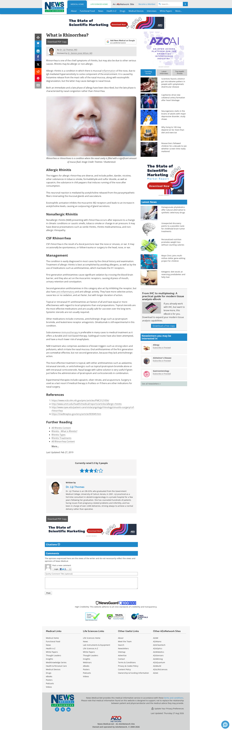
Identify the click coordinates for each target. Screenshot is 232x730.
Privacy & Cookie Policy (128, 666)
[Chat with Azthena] (225, 725)
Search (121, 645)
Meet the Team (125, 641)
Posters (49, 680)
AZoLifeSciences (160, 669)
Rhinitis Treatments (61, 438)
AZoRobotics (158, 652)
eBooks (49, 676)
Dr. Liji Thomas (75, 487)
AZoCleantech (159, 645)
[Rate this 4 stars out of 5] (96, 470)
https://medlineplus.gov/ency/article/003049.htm (76, 414)
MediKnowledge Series (56, 662)
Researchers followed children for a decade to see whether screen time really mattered (174, 147)
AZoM (155, 638)
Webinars (87, 662)
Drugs (48, 673)
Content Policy (124, 669)
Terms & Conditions (127, 662)
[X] (38, 64)
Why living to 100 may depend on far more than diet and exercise (172, 130)
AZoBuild (157, 666)
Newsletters (123, 648)
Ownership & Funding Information (133, 673)
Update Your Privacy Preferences (169, 708)
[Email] (38, 85)
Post (48, 593)
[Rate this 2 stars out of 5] (86, 470)
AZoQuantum (159, 662)
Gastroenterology (161, 371)
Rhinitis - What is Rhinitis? (64, 431)
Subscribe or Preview (161, 347)
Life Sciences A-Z (90, 648)
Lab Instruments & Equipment (96, 645)
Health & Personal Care (56, 666)
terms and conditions (173, 698)
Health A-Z (50, 648)
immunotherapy (69, 332)
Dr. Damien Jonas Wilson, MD (80, 53)
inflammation (109, 70)
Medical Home (77, 4)
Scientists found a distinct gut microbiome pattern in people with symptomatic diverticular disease (173, 82)
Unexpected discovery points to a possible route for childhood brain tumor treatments (173, 227)
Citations (52, 544)
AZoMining (158, 659)
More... (55, 446)
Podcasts (50, 683)
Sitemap (121, 652)
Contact (121, 659)
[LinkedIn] (38, 50)
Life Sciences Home (99, 4)
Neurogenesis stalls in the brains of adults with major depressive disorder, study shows (173, 115)
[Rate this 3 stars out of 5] (91, 470)
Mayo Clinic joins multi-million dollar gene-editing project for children (173, 258)
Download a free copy (164, 325)
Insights (49, 659)
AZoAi (155, 673)
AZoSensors (158, 655)
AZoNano (157, 641)
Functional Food (53, 641)
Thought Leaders (53, 655)
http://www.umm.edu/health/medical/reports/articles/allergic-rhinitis (87, 403)
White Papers (52, 652)
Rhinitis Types (59, 434)
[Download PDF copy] (38, 37)
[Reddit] (38, 71)
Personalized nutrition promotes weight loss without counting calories (172, 242)
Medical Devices (53, 669)
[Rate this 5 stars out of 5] (100, 470)
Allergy (156, 345)
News (48, 645)
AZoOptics (157, 648)
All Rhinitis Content (61, 427)
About (120, 638)
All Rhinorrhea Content (63, 441)
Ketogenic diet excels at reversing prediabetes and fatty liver (173, 274)
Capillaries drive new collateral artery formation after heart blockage (173, 98)
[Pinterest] (38, 78)
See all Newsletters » (151, 383)
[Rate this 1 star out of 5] (82, 470)
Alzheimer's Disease (162, 358)
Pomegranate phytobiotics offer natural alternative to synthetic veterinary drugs (173, 210)
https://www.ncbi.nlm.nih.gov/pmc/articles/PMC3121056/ (80, 400)
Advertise (122, 655)
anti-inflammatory (65, 291)
